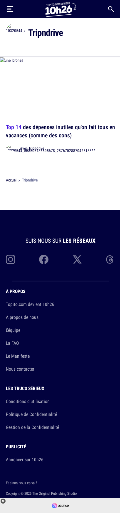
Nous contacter (20, 369)
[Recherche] (111, 9)
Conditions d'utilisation (28, 401)
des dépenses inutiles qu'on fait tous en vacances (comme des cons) (60, 131)
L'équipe (13, 330)
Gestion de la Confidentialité (32, 427)
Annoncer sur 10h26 (24, 459)
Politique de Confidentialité (31, 414)
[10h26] (60, 9)
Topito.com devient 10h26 (30, 304)
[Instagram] (10, 259)
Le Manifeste (18, 356)
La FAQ (12, 343)
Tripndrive (36, 148)
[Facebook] (43, 259)
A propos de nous (22, 317)
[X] (77, 259)
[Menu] (10, 9)
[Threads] (110, 259)
